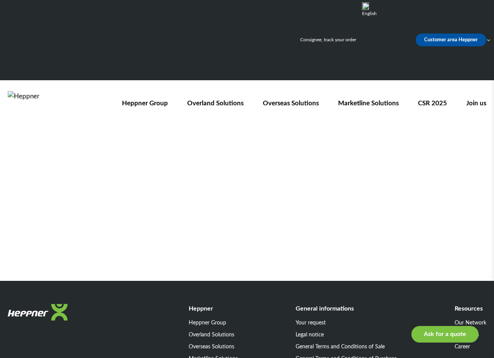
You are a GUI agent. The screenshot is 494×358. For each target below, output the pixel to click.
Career (462, 347)
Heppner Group (145, 103)
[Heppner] (52, 103)
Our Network (470, 323)
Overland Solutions (215, 103)
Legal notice (310, 335)
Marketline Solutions (368, 103)
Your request (311, 323)
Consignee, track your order (328, 39)
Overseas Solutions (291, 103)
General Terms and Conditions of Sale (340, 347)
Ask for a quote (445, 334)
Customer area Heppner (451, 39)
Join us (476, 103)
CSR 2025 (432, 103)
